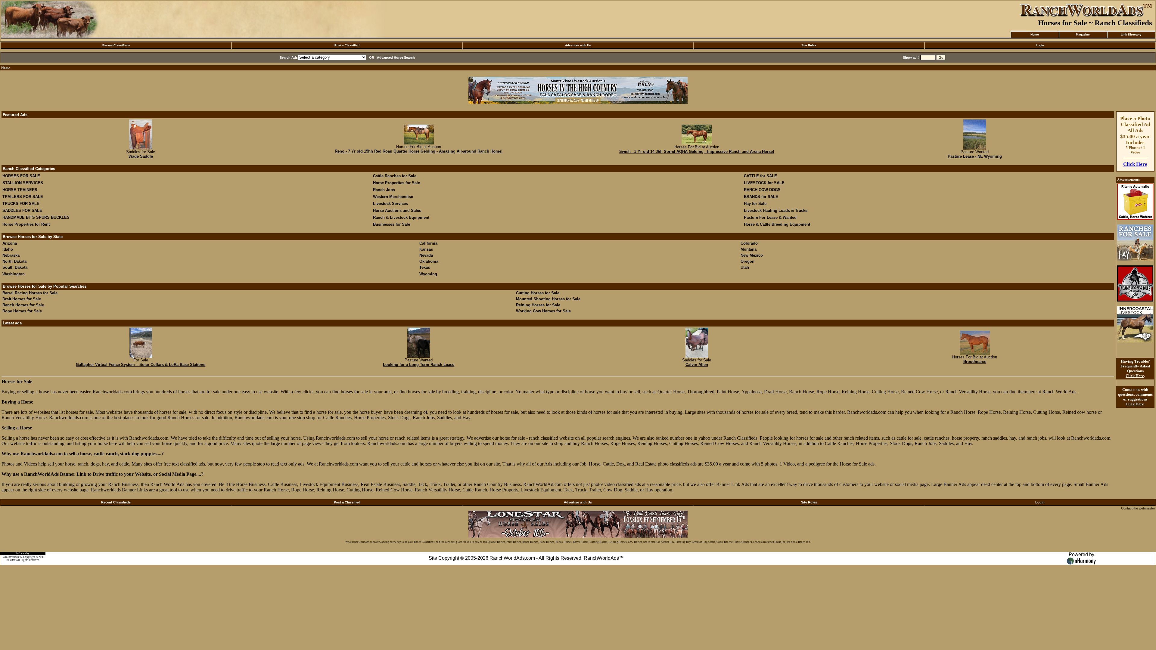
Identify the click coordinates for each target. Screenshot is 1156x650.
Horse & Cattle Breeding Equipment (777, 224)
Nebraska (11, 255)
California (428, 243)
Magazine (1083, 34)
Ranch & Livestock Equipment (401, 217)
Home (1034, 34)
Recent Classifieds (116, 45)
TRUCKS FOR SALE (20, 203)
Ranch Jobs (384, 189)
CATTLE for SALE (760, 176)
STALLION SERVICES (22, 183)
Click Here (1135, 164)
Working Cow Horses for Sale (543, 311)
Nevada (426, 255)
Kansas (426, 249)
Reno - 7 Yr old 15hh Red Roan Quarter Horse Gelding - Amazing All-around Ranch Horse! (418, 151)
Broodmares (974, 361)
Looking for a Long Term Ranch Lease (418, 364)
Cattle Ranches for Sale (394, 176)
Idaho (7, 249)
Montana (749, 249)
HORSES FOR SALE (21, 176)
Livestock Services (390, 203)
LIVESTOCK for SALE (764, 183)
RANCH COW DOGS (762, 189)
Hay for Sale (756, 203)
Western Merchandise (393, 196)
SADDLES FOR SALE (22, 210)
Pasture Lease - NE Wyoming (975, 156)
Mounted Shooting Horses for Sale (548, 299)
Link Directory (1131, 34)
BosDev (11, 560)
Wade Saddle (141, 156)
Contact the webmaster (1138, 508)
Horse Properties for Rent (26, 224)
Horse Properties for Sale (396, 183)
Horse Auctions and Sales (397, 210)
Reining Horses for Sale (538, 305)
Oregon (747, 261)
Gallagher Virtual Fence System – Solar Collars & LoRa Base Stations (140, 364)
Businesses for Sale (391, 224)
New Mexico (752, 255)
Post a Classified (346, 45)
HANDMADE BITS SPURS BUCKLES (36, 217)
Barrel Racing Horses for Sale (29, 293)
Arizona (9, 243)
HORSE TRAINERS (19, 189)
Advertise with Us (578, 45)
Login (1040, 45)
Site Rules (808, 45)
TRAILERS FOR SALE (22, 196)
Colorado (749, 243)
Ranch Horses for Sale (23, 305)
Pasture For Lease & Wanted (770, 217)
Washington (13, 274)
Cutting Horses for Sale (537, 293)
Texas (424, 267)
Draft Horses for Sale (21, 299)
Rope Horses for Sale (22, 311)
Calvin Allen (696, 364)
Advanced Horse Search (396, 57)
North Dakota (14, 261)
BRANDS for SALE (761, 196)
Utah (745, 267)
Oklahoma (428, 261)
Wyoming (428, 274)
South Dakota (14, 267)
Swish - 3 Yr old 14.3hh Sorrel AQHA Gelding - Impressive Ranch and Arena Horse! (696, 151)
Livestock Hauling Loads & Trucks (775, 210)
